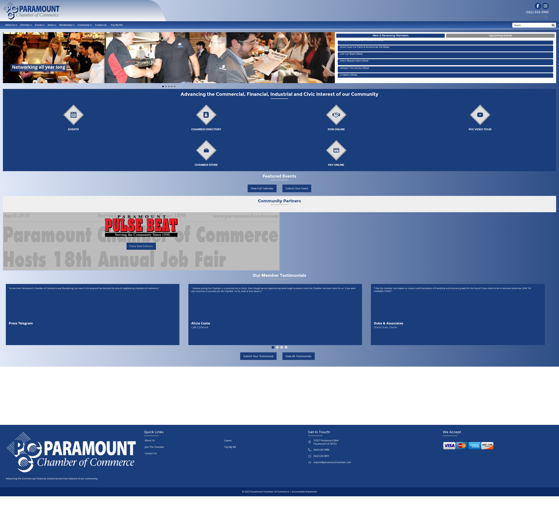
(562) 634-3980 (537, 12)
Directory (25, 25)
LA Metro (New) (348, 42)
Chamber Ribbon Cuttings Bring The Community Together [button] (166, 86)
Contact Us (100, 25)
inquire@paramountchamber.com (332, 462)
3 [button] (281, 347)
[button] (262, 188)
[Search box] (553, 25)
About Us (150, 440)
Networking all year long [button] (163, 86)
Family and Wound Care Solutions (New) (361, 69)
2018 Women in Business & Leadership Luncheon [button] (169, 86)
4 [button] (286, 347)
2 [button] (277, 347)
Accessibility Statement (304, 491)
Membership (65, 25)
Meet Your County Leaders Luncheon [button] (172, 86)
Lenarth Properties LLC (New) (356, 56)
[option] (97, 314)
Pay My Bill (117, 25)
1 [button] (272, 347)
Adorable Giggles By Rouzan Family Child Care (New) (368, 49)
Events (38, 25)
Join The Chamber (154, 447)
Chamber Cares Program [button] (174, 86)
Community (83, 25)
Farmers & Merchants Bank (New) (358, 62)
